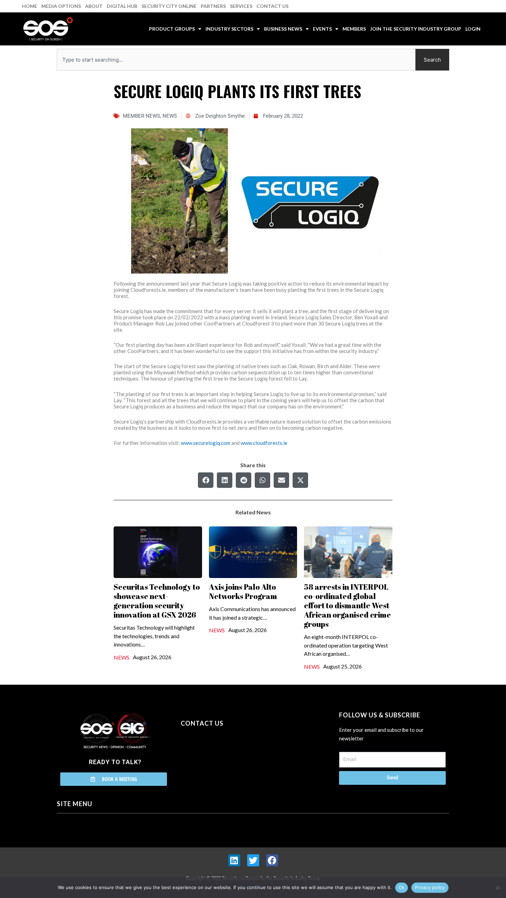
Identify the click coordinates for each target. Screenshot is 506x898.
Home (29, 6)
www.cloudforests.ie (264, 443)
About (94, 6)
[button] (205, 480)
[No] (497, 887)
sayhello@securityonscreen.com (224, 754)
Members (354, 29)
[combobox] (236, 60)
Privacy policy (430, 887)
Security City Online (169, 6)
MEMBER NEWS (141, 116)
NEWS (169, 116)
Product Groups (172, 29)
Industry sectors (229, 29)
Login (473, 29)
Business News (283, 29)
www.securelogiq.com (205, 443)
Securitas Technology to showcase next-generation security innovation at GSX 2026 (157, 601)
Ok (402, 887)
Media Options (61, 6)
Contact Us (272, 6)
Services (241, 6)
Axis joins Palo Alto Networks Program (243, 591)
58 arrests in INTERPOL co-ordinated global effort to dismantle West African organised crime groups (347, 605)
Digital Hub (122, 6)
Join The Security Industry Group (415, 29)
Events (322, 29)
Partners (213, 6)
